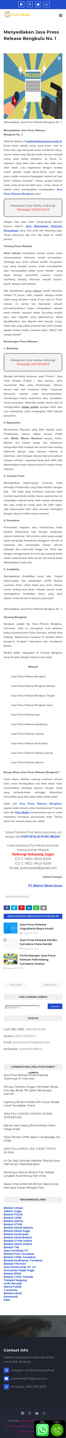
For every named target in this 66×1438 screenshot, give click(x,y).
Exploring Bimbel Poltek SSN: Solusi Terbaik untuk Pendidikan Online (31, 1103)
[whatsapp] (47, 4)
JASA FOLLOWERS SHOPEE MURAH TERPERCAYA (28, 1115)
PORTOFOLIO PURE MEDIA (40, 836)
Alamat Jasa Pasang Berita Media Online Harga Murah (30, 1127)
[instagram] (30, 4)
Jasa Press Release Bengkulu (40, 803)
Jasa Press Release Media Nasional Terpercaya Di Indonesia (26, 1076)
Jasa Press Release (17, 896)
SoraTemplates (27, 1420)
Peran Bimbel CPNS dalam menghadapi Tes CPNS (32, 1138)
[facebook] (21, 4)
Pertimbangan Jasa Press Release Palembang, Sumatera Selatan (38, 959)
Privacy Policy (31, 1426)
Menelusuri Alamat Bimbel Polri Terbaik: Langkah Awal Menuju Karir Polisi (29, 1174)
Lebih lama (50, 985)
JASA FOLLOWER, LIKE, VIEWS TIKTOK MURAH (30, 1150)
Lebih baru (16, 985)
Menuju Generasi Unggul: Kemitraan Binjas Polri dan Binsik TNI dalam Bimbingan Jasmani (31, 1090)
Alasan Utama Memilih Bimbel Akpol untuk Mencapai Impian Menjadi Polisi (31, 1185)
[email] (38, 4)
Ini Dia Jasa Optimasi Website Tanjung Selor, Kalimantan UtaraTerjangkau (32, 1162)
